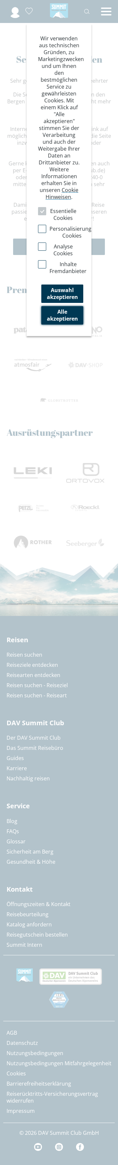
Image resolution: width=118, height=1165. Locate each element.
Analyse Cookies (63, 250)
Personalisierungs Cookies (71, 232)
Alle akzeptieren (62, 315)
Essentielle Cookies (63, 214)
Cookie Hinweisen (62, 193)
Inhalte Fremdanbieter (68, 268)
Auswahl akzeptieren (62, 293)
